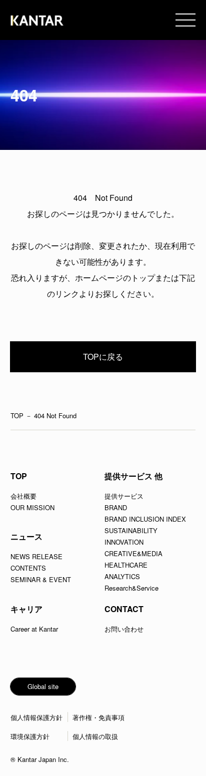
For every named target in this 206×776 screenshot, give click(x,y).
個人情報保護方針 (36, 717)
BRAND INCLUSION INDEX (145, 519)
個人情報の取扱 (95, 736)
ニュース (26, 536)
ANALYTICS (122, 576)
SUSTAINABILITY (131, 530)
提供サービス (124, 496)
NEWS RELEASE (36, 556)
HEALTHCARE (126, 565)
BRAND (115, 507)
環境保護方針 (30, 736)
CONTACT (124, 609)
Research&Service (131, 588)
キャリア (26, 609)
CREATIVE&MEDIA (133, 553)
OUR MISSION (32, 507)
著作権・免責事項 (98, 717)
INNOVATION (124, 542)
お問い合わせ (124, 629)
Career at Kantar (34, 629)
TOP (17, 415)
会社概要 (23, 496)
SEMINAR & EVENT (40, 579)
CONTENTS (28, 568)
